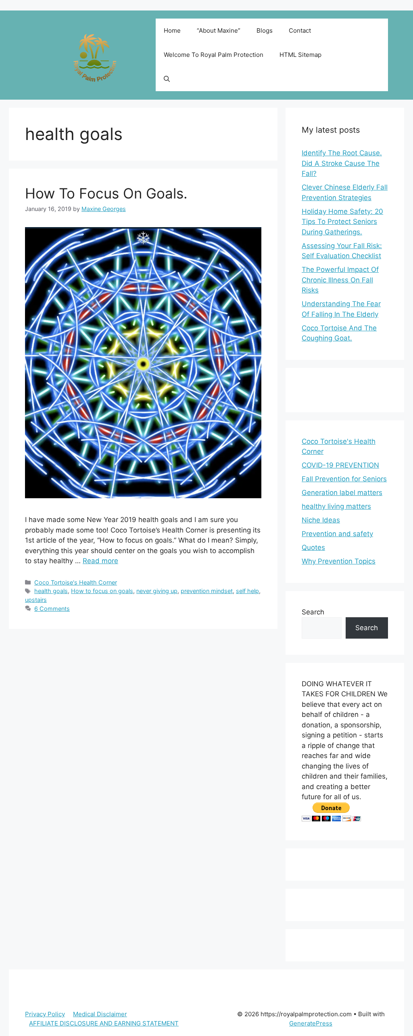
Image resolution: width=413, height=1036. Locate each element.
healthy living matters (336, 506)
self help (247, 590)
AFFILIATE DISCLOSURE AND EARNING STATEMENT (104, 1023)
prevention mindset (207, 590)
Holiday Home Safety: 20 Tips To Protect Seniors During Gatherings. (342, 221)
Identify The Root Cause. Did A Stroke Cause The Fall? (342, 163)
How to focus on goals (102, 590)
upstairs (36, 599)
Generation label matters (342, 493)
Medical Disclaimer (100, 1014)
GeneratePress (310, 1023)
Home (172, 30)
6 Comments (52, 608)
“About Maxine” (218, 30)
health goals (51, 590)
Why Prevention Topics (338, 561)
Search (313, 612)
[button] (167, 79)
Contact (300, 30)
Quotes (313, 547)
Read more (100, 561)
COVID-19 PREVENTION (340, 465)
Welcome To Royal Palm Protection (213, 54)
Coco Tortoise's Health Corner (75, 582)
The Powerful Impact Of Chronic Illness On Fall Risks (340, 279)
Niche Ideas (321, 520)
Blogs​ (265, 30)
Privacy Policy (45, 1014)
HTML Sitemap (300, 54)
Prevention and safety (337, 534)
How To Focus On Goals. (106, 193)
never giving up (156, 590)
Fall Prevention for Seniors (344, 479)
